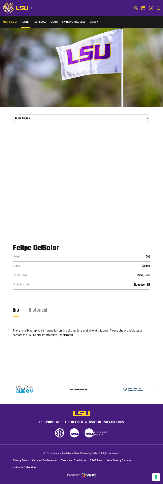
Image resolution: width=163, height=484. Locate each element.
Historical (38, 310)
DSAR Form (96, 460)
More (93, 21)
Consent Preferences (45, 460)
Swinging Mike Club (73, 21)
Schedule (40, 21)
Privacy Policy (21, 460)
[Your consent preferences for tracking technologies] (156, 477)
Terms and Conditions (73, 460)
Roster (25, 21)
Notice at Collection (24, 467)
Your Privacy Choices (119, 460)
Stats (54, 21)
